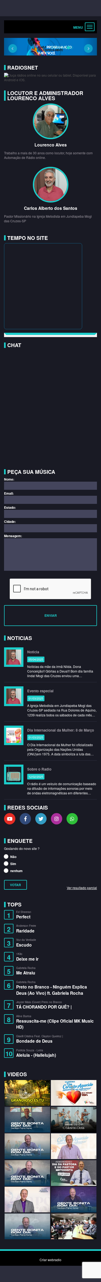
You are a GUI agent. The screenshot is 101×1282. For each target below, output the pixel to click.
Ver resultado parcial (82, 887)
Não (12, 856)
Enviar (50, 615)
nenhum (16, 870)
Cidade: (10, 521)
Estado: (10, 507)
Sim (12, 863)
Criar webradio (50, 1259)
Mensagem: (13, 536)
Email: (9, 493)
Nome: (9, 479)
